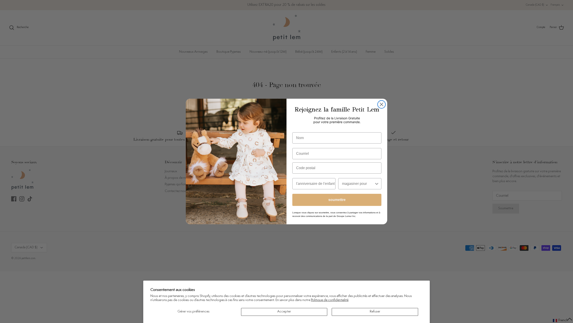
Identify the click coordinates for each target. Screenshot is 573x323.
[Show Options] (376, 183)
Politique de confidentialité (330, 300)
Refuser (375, 311)
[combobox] (358, 183)
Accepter (284, 311)
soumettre (337, 200)
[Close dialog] (381, 104)
